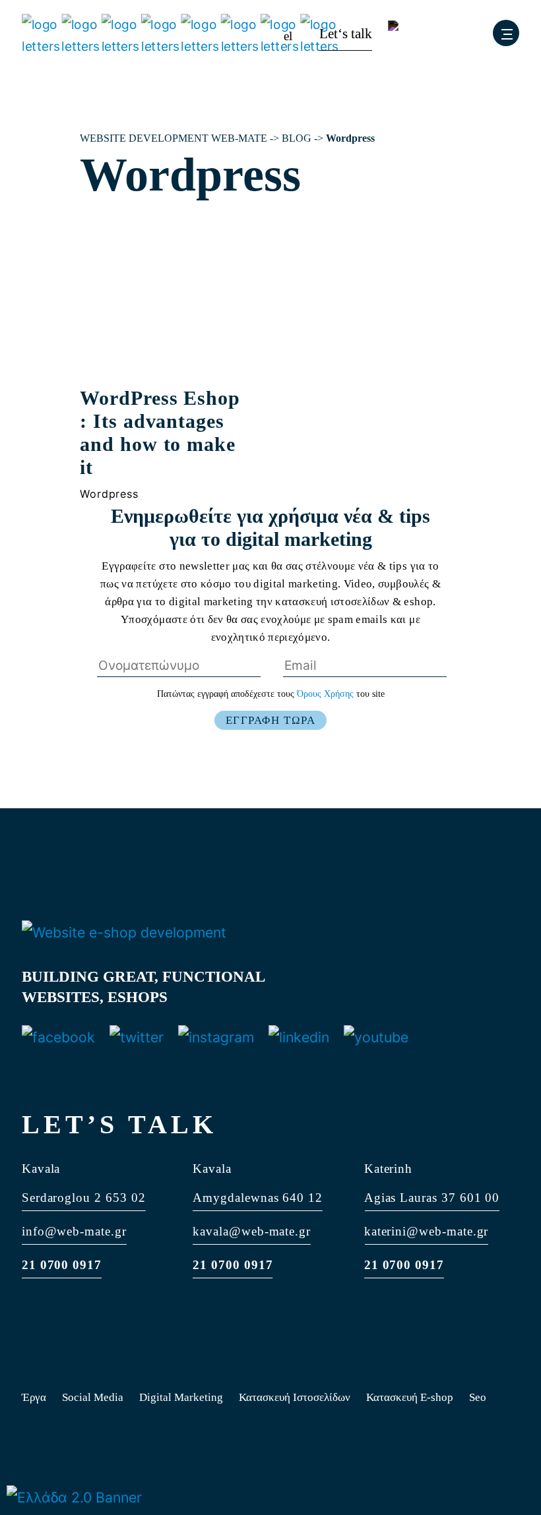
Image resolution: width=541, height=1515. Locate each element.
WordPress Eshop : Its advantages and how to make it (160, 432)
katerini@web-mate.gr (426, 1231)
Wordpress (109, 493)
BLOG (296, 138)
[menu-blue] (506, 33)
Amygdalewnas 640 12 (258, 1197)
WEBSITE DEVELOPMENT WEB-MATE (173, 138)
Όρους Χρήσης (326, 694)
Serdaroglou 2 (62, 1197)
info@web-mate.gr (74, 1231)
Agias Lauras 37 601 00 (432, 1197)
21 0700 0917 (62, 1265)
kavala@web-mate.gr (252, 1231)
